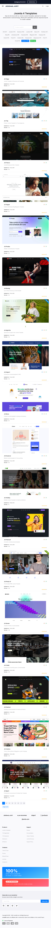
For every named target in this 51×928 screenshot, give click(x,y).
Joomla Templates (6, 830)
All (5, 31)
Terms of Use (5, 850)
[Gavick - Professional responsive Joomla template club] (22, 815)
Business (20, 31)
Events (6, 37)
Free (45, 37)
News (36, 31)
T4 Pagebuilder (5, 833)
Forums (28, 830)
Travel (13, 37)
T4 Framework (5, 836)
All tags (33, 40)
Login (47, 6)
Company (42, 34)
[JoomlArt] (12, 6)
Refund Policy (5, 856)
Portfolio (44, 31)
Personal (28, 37)
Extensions (4, 838)
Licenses (4, 859)
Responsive (37, 37)
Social (17, 40)
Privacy (4, 853)
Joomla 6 (12, 31)
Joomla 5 (29, 31)
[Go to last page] (24, 803)
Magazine (33, 34)
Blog (7, 34)
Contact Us (4, 862)
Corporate (24, 34)
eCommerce (15, 34)
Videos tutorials (30, 836)
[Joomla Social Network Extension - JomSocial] (44, 815)
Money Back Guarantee (13, 872)
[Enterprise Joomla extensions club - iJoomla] (25, 819)
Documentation (30, 833)
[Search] (43, 6)
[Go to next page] (21, 803)
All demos (4, 841)
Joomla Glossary (30, 838)
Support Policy (30, 841)
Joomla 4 (25, 40)
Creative (20, 37)
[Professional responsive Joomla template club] (33, 815)
